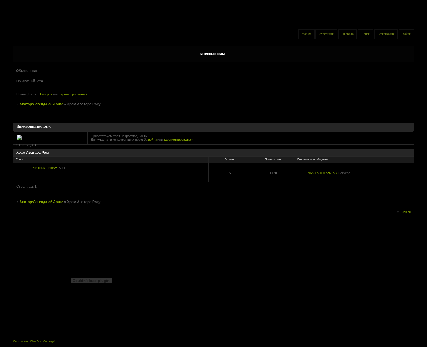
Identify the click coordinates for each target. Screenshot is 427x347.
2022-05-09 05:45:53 (322, 173)
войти (152, 139)
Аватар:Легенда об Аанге (41, 104)
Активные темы (212, 53)
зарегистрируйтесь (73, 94)
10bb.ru (405, 212)
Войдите (46, 94)
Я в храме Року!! (44, 167)
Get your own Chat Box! (27, 341)
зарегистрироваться (178, 139)
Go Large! (49, 341)
